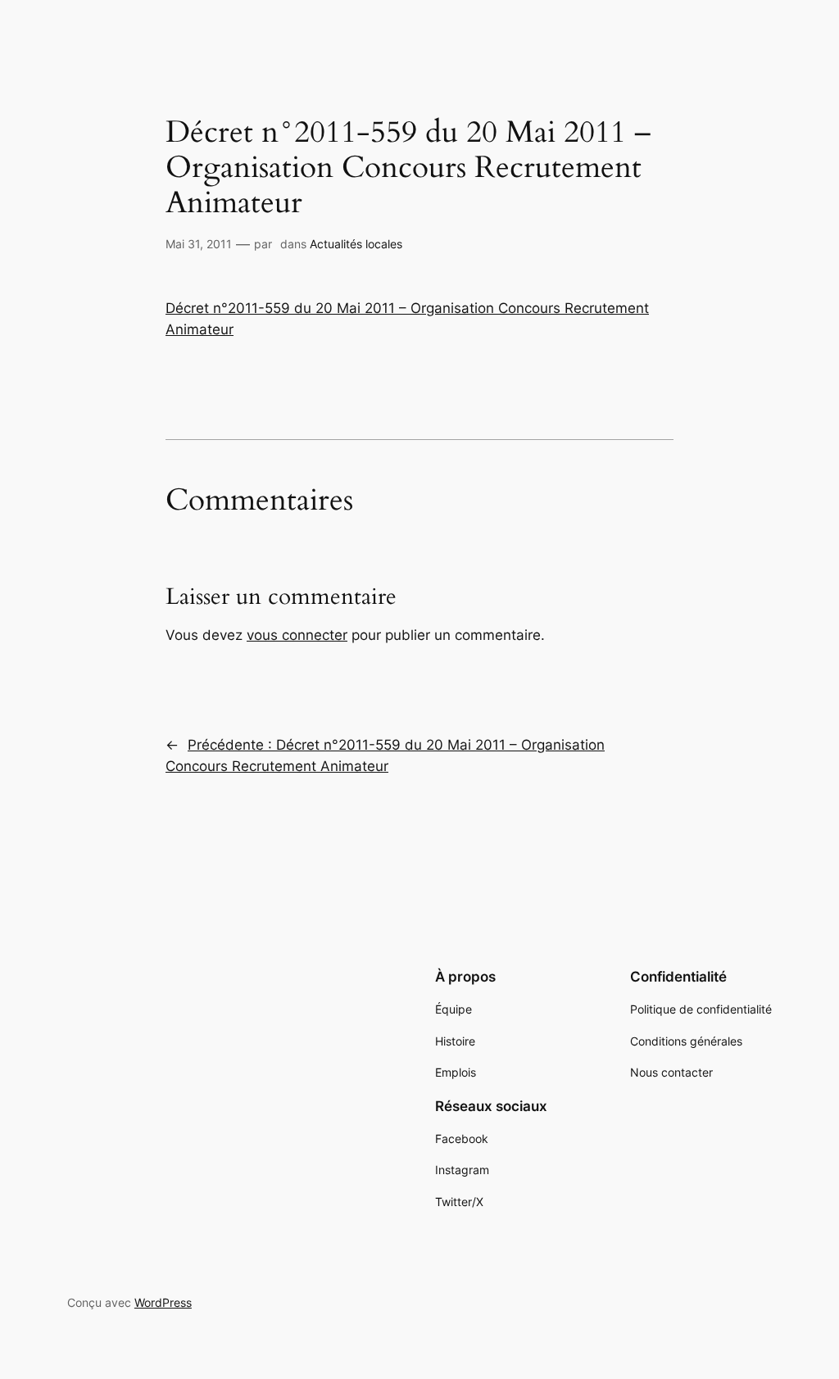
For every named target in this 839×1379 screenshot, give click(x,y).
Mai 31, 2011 (199, 244)
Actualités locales (356, 244)
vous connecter (297, 635)
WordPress (163, 1302)
